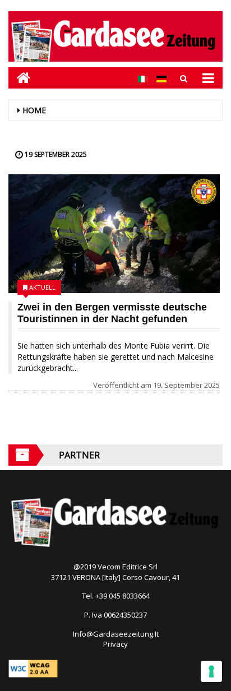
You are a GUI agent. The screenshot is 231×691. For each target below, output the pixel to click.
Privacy (115, 644)
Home (34, 110)
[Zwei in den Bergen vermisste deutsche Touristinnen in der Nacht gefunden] (114, 233)
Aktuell (42, 287)
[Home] (19, 77)
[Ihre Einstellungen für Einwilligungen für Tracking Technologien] (211, 671)
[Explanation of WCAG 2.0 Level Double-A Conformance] (33, 668)
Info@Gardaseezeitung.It (116, 634)
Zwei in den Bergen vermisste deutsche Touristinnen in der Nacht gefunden (112, 313)
